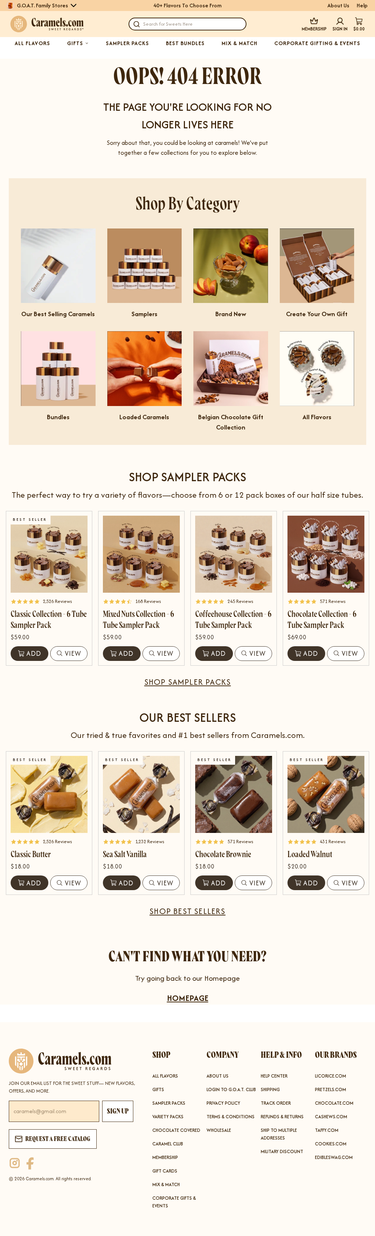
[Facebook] (30, 1163)
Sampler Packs (168, 1103)
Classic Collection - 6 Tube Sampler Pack (49, 619)
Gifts (158, 1089)
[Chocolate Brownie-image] (233, 794)
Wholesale (219, 1130)
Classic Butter (31, 854)
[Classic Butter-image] (49, 794)
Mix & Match (166, 1184)
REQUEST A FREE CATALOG (57, 1139)
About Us (338, 5)
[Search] (136, 24)
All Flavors (165, 1075)
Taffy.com (326, 1130)
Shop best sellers (187, 911)
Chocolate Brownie (223, 854)
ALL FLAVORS (32, 43)
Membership (165, 1157)
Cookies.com (330, 1143)
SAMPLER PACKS (127, 43)
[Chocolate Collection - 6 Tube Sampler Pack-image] (325, 554)
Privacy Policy (223, 1103)
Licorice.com (330, 1075)
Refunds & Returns (282, 1116)
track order (276, 1103)
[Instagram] (15, 1163)
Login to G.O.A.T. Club (231, 1089)
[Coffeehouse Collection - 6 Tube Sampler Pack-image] (233, 554)
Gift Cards (164, 1170)
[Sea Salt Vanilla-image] (141, 794)
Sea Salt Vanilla (125, 854)
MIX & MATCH (239, 43)
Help (362, 5)
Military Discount (282, 1151)
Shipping (270, 1089)
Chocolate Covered (176, 1130)
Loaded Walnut (309, 854)
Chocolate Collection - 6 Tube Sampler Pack (322, 619)
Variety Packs (167, 1116)
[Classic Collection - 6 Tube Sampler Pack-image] (49, 554)
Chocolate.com (334, 1103)
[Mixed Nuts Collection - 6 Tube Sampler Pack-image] (141, 554)
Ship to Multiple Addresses (279, 1134)
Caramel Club (167, 1143)
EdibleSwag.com (334, 1157)
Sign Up (118, 1111)
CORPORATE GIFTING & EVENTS (317, 43)
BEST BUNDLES (185, 43)
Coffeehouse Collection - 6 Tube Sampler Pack (233, 619)
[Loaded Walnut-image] (325, 794)
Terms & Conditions (231, 1116)
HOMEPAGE (187, 998)
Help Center (274, 1075)
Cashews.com (331, 1116)
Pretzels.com (330, 1089)
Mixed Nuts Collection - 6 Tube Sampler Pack (138, 619)
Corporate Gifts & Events (174, 1202)
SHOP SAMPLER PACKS (187, 682)
